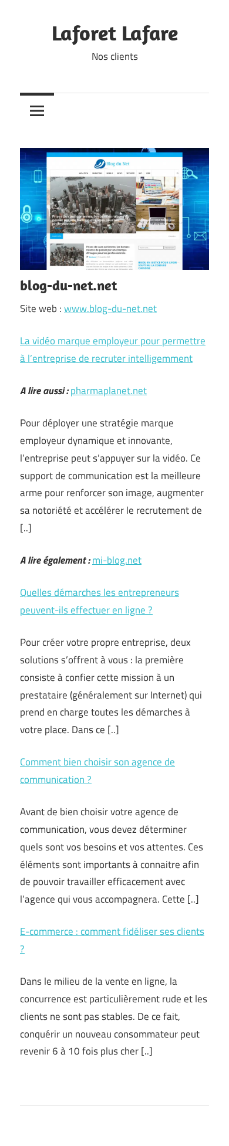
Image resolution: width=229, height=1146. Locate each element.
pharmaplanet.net (108, 390)
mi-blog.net (117, 560)
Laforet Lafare (115, 32)
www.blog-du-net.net (110, 308)
